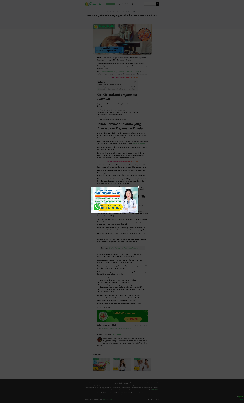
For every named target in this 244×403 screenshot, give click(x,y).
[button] (122, 201)
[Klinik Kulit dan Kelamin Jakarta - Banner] (114, 200)
